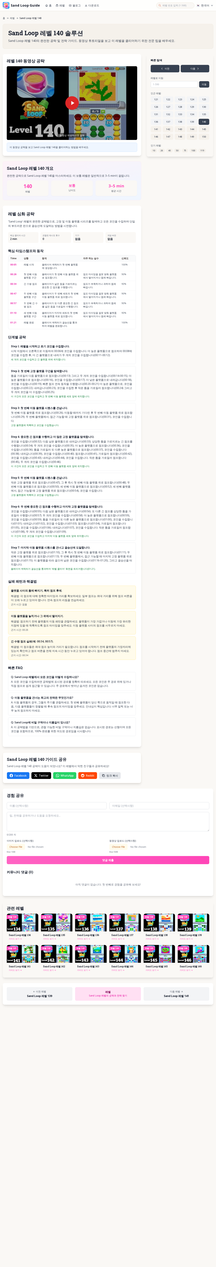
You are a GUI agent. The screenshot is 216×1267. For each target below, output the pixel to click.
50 (177, 150)
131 (156, 114)
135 (204, 114)
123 (180, 99)
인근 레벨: (156, 93)
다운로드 (93, 5)
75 (185, 150)
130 (204, 106)
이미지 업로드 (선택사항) (20, 840)
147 (168, 136)
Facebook (20, 775)
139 (192, 121)
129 (192, 106)
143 (180, 129)
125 (204, 99)
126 (156, 106)
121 (156, 99)
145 (204, 129)
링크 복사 (112, 775)
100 (193, 150)
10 (154, 150)
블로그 (77, 5)
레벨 (62, 5)
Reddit (90, 775)
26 (161, 150)
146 (156, 136)
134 (192, 114)
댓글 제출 (108, 860)
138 (180, 121)
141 (156, 129)
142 (168, 129)
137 (168, 121)
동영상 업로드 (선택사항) (122, 840)
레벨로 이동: (157, 78)
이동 (204, 84)
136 (156, 121)
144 (192, 129)
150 (204, 136)
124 (192, 99)
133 (180, 114)
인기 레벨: (156, 145)
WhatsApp (67, 775)
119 (202, 150)
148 (180, 136)
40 (169, 150)
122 (168, 99)
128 (180, 106)
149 (192, 136)
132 (168, 114)
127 (168, 106)
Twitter (43, 775)
